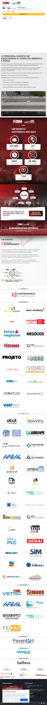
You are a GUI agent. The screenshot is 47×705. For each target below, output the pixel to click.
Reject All (16, 699)
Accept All (24, 699)
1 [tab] (20, 52)
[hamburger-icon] (45, 22)
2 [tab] (22, 52)
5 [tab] (26, 52)
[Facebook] (41, 703)
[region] (15, 696)
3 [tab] (23, 52)
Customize (8, 699)
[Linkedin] (44, 703)
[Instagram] (39, 703)
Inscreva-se (23, 14)
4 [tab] (25, 52)
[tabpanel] (23, 38)
